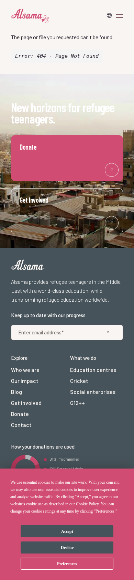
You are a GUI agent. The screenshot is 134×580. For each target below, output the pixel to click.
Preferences (67, 563)
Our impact (24, 380)
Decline (67, 547)
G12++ (77, 402)
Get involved (26, 402)
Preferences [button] (105, 511)
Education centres (93, 369)
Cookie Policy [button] (87, 504)
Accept (67, 531)
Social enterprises (92, 391)
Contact (21, 424)
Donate (20, 413)
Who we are (25, 369)
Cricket (79, 380)
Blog (16, 391)
